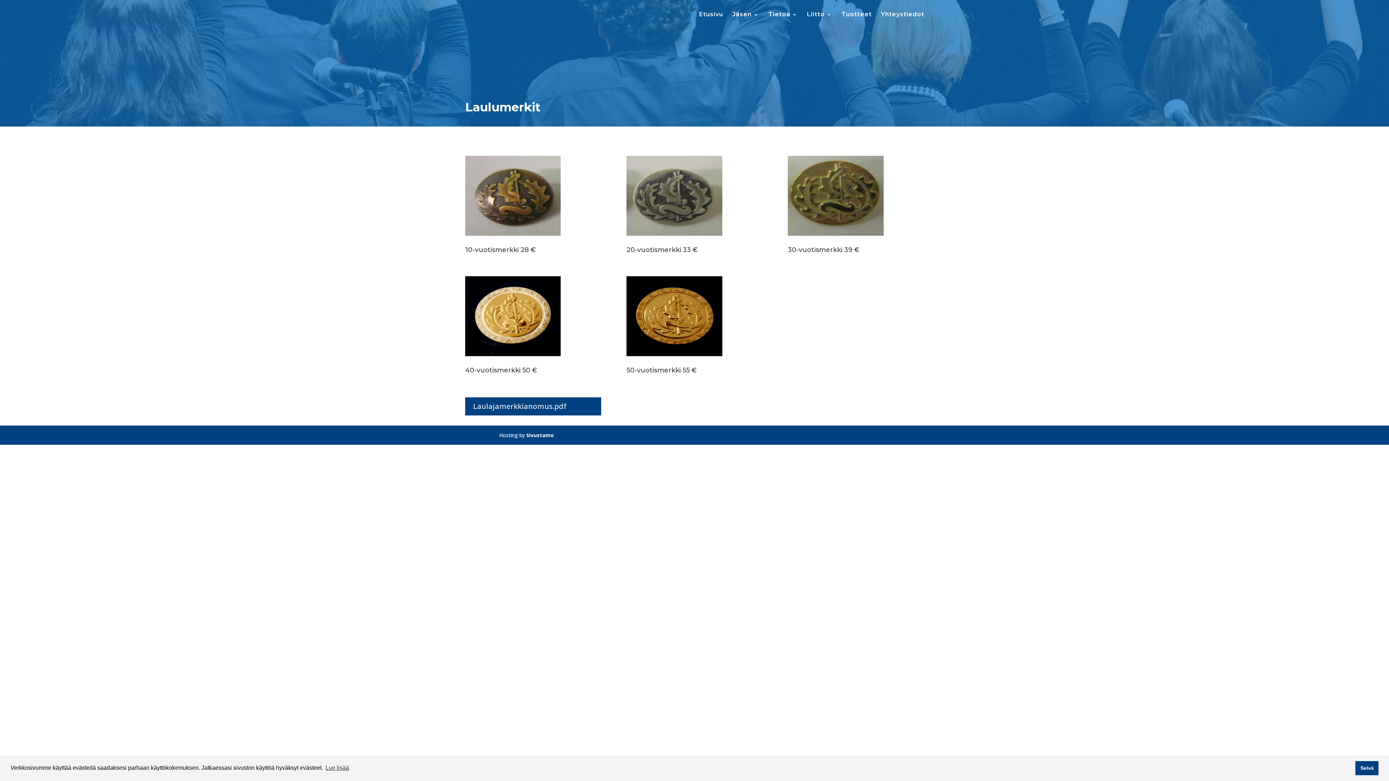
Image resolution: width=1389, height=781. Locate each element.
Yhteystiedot (902, 15)
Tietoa (779, 15)
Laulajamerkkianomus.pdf (519, 406)
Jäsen (742, 15)
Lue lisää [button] (337, 768)
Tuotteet (856, 15)
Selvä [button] (1367, 768)
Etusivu (711, 15)
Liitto (816, 15)
